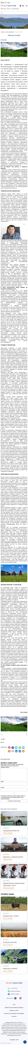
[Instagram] (9, 747)
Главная (3, 32)
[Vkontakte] (20, 751)
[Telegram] (16, 747)
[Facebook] (12, 747)
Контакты (14, 1016)
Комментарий (5, 767)
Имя (2, 781)
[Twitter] (23, 747)
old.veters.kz (20, 1022)
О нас (14, 1004)
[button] (26, 734)
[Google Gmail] (12, 751)
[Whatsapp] (20, 747)
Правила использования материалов (14, 1007)
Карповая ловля (7, 859)
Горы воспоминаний (8, 888)
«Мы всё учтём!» (19, 32)
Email (3, 787)
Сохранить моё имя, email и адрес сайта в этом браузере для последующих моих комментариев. (13, 797)
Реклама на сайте (14, 1010)
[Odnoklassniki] (9, 751)
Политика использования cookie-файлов (14, 1013)
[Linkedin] (16, 751)
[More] (23, 751)
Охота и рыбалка (10, 32)
